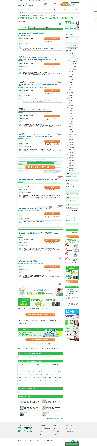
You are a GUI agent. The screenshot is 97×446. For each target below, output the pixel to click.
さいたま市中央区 (21, 367)
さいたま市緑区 (57, 367)
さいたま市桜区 (31, 367)
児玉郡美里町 (71, 160)
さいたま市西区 (28, 364)
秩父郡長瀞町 (71, 155)
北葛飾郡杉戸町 (71, 168)
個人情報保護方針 (50, 440)
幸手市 (51, 380)
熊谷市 (34, 371)
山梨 (46, 356)
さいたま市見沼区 (55, 364)
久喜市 (19, 380)
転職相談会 (38, 9)
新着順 (35, 27)
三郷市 (36, 380)
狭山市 (42, 374)
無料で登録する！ (40, 339)
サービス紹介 (28, 9)
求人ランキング (66, 9)
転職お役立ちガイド (57, 9)
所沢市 (54, 371)
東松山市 (30, 374)
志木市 (49, 377)
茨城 (37, 356)
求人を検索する (75, 9)
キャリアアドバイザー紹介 (57, 428)
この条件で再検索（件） (72, 229)
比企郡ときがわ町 (71, 150)
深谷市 (52, 374)
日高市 (56, 380)
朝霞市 (44, 377)
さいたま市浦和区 (39, 367)
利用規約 (41, 431)
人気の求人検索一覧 (56, 431)
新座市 (59, 377)
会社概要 (19, 440)
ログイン (75, 4)
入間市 (39, 377)
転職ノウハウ (47, 9)
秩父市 (49, 371)
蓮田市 (41, 380)
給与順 (46, 27)
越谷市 (25, 377)
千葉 (29, 356)
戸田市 (34, 377)
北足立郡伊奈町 (71, 134)
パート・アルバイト (27, 391)
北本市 (70, 115)
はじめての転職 (68, 428)
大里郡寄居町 (71, 165)
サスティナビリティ (31, 440)
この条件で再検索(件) (72, 443)
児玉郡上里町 (71, 163)
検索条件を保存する (75, 232)
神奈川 (24, 356)
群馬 (50, 356)
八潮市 (25, 380)
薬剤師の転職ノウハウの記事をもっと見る (55, 418)
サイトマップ (42, 434)
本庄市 (25, 374)
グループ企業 (43, 440)
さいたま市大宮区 (45, 364)
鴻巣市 (47, 374)
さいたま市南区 (48, 367)
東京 (19, 356)
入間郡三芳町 (71, 136)
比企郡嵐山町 (71, 142)
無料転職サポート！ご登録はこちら (40, 314)
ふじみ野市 (70, 131)
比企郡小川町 (71, 144)
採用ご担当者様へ (65, 2)
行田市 (44, 371)
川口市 (39, 371)
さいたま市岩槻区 (21, 371)
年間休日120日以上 (69, 215)
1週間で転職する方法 (69, 431)
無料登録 (65, 4)
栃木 (41, 356)
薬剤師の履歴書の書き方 (70, 427)
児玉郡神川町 (71, 162)
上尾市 (57, 374)
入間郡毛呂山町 (71, 137)
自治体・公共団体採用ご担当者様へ (45, 428)
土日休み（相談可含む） (70, 217)
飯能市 (59, 371)
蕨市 (29, 377)
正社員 (19, 391)
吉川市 (70, 129)
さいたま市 (20, 364)
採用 (37, 440)
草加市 (19, 377)
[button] (60, 32)
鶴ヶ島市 (70, 126)
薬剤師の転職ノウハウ (69, 425)
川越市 (29, 371)
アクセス (24, 440)
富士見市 (30, 380)
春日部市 (36, 374)
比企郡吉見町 (71, 147)
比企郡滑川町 (71, 141)
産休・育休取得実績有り (70, 220)
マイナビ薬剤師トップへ (44, 425)
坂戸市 (46, 380)
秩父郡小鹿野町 (71, 157)
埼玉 (33, 356)
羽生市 (70, 90)
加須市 (19, 374)
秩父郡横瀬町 (71, 152)
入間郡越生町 (71, 139)
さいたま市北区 (37, 364)
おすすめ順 (24, 27)
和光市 (54, 377)
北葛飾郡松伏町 (71, 170)
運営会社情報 (55, 434)
